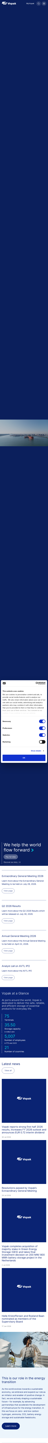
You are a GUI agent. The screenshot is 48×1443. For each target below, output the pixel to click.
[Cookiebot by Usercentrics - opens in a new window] (35, 683)
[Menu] (44, 3)
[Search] (38, 3)
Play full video (11, 857)
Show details (36, 751)
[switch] (42, 728)
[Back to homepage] (13, 3)
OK (24, 758)
